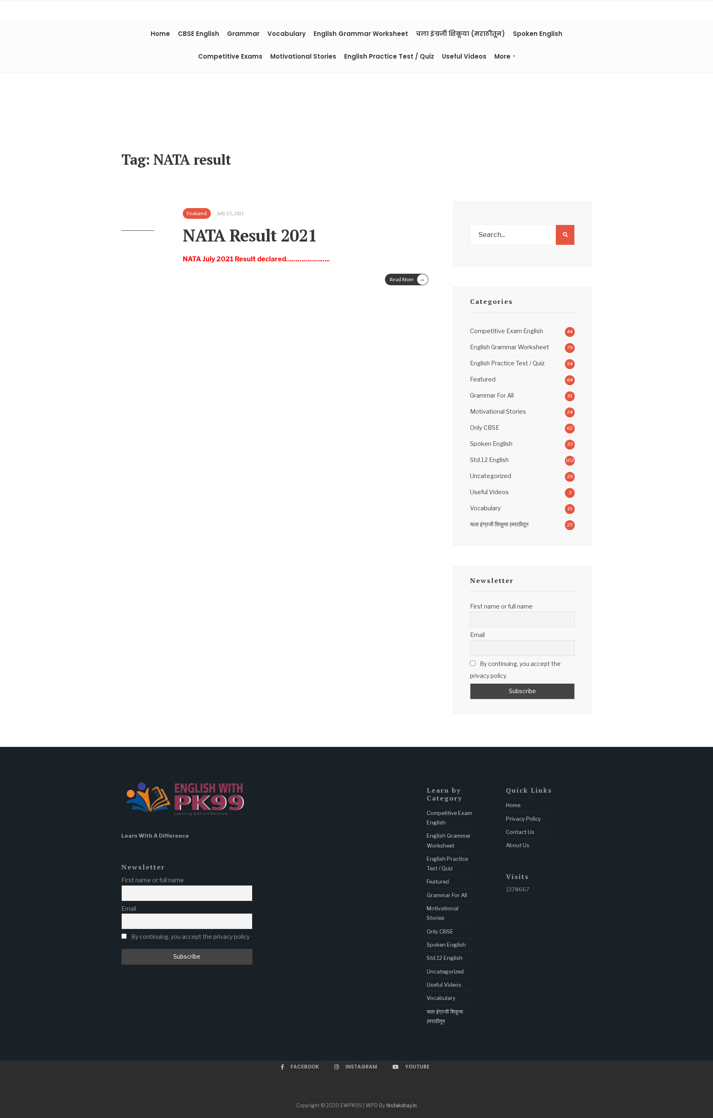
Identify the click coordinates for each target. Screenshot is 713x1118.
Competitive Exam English (506, 331)
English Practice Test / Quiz (389, 56)
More (502, 56)
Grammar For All (492, 395)
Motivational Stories (303, 56)
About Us (517, 845)
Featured (483, 379)
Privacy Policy (523, 818)
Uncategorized (490, 476)
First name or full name (501, 606)
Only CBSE (484, 427)
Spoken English (537, 33)
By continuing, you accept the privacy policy (515, 669)
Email (477, 634)
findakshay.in (401, 1105)
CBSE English (198, 33)
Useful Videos (464, 56)
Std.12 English (489, 460)
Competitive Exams (230, 56)
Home (160, 33)
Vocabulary (286, 33)
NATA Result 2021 (250, 235)
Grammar (243, 33)
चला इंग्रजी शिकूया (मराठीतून (499, 524)
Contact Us (520, 832)
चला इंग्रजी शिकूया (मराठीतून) (460, 33)
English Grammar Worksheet (361, 33)
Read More (407, 279)
